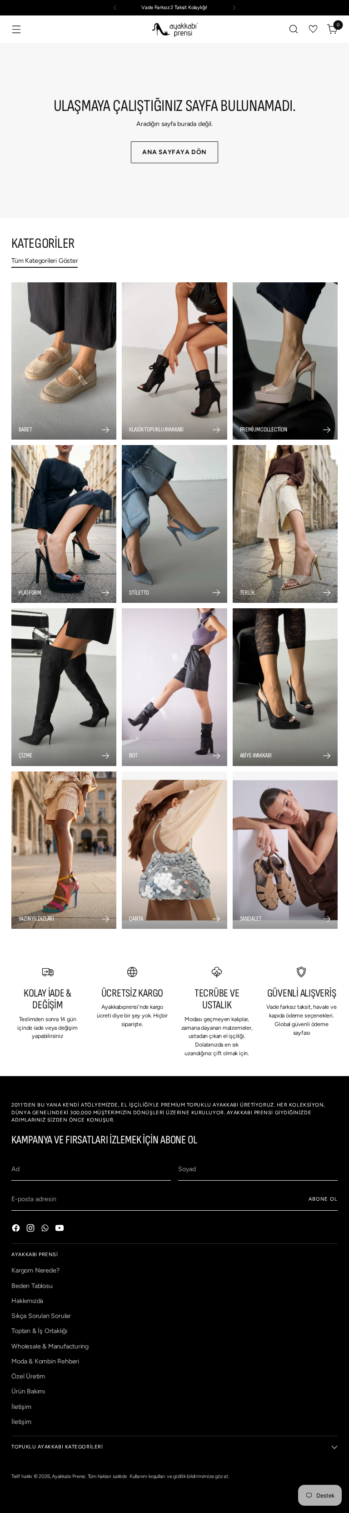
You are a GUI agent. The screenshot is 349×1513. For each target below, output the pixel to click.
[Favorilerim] (313, 29)
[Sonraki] (234, 7)
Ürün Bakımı (28, 1391)
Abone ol (323, 1199)
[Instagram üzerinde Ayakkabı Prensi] (31, 1229)
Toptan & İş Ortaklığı (39, 1331)
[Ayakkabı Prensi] (174, 29)
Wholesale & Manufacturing (50, 1346)
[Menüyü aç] (16, 29)
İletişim (21, 1407)
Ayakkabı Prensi (68, 1476)
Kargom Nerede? (35, 1270)
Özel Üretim (28, 1376)
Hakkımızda (27, 1301)
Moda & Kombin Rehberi (45, 1361)
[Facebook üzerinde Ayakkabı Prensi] (16, 1229)
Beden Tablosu (31, 1286)
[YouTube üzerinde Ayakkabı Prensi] (60, 1229)
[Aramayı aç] (293, 29)
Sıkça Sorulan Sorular (41, 1316)
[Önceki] (115, 7)
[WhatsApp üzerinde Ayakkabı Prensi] (45, 1229)
